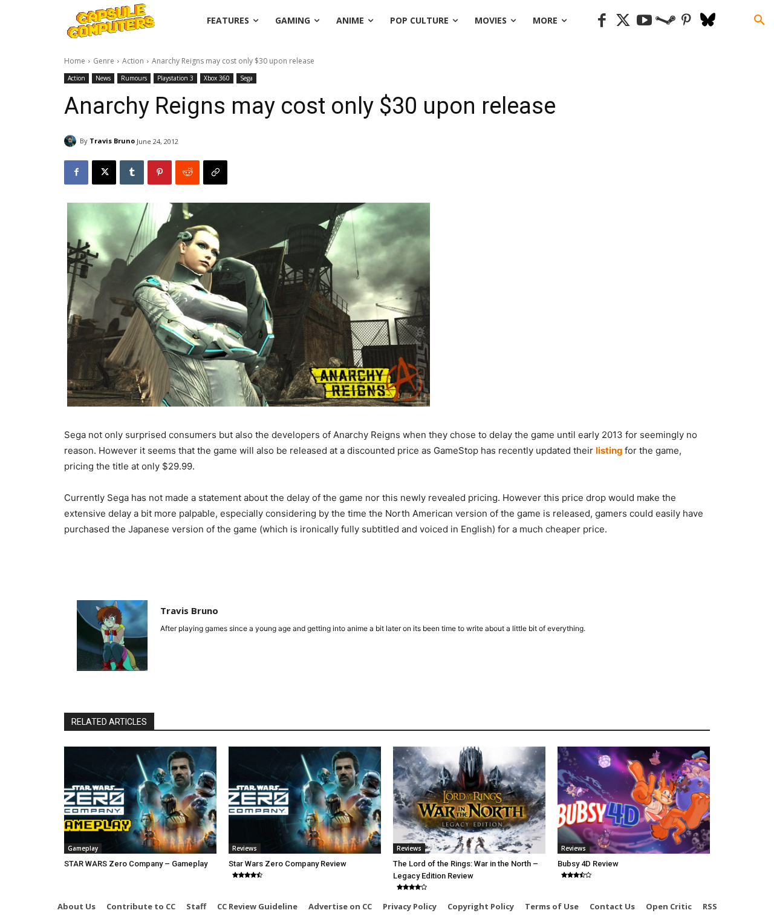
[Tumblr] (132, 172)
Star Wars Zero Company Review (287, 863)
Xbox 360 (217, 78)
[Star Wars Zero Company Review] (305, 800)
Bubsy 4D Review (588, 863)
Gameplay (83, 848)
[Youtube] (644, 20)
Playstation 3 (175, 78)
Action (133, 61)
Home (74, 61)
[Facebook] (602, 20)
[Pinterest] (686, 20)
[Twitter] (623, 20)
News (103, 78)
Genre (103, 61)
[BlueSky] (707, 20)
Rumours (134, 78)
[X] (104, 172)
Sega (246, 78)
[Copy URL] (215, 172)
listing (610, 450)
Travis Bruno (112, 140)
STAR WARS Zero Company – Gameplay (135, 863)
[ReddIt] (187, 172)
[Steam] (665, 20)
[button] (759, 20)
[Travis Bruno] (72, 141)
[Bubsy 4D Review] (634, 800)
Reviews (244, 848)
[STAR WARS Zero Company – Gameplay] (140, 800)
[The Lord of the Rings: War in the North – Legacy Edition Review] (469, 800)
